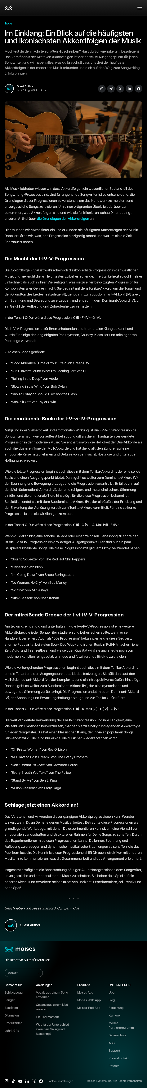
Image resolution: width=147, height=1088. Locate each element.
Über (112, 992)
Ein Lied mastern (47, 1017)
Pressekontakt (119, 1058)
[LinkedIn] (129, 89)
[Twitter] (120, 89)
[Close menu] (139, 7)
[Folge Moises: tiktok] (13, 1081)
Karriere (114, 1015)
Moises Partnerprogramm (121, 1026)
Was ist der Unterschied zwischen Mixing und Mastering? (52, 1029)
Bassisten (11, 1008)
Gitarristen (12, 1015)
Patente (114, 1066)
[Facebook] (138, 89)
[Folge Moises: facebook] (41, 1081)
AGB (112, 1043)
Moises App (85, 992)
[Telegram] (111, 89)
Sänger (10, 1000)
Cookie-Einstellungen (60, 1081)
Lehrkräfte (12, 1031)
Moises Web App (89, 1000)
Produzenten (13, 1023)
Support (114, 1050)
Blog (112, 1000)
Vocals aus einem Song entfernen (52, 995)
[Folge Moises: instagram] (6, 1081)
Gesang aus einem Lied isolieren (52, 1007)
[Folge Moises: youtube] (20, 1081)
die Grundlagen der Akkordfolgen (63, 219)
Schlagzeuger (14, 992)
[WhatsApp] (102, 89)
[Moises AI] (8, 7)
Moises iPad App (88, 1008)
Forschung (116, 1008)
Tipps (8, 23)
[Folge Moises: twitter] (34, 1081)
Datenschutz (117, 1035)
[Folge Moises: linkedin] (27, 1081)
